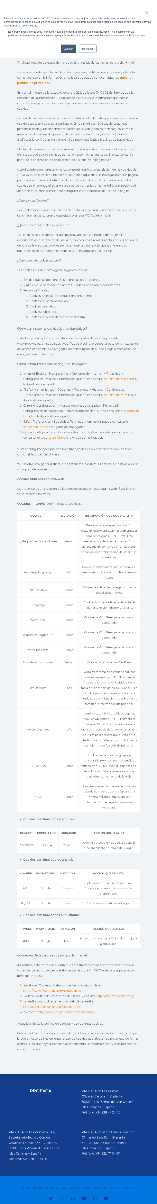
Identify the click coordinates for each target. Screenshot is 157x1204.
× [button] (147, 11)
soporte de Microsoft (119, 379)
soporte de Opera (52, 437)
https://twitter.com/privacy (115, 996)
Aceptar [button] (68, 48)
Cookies (129, 1188)
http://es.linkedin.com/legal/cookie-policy (52, 1007)
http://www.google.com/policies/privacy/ (65, 1012)
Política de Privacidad (85, 1188)
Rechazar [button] (87, 48)
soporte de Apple (35, 427)
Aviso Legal (59, 1188)
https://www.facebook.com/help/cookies (52, 991)
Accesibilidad (112, 1188)
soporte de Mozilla (117, 395)
